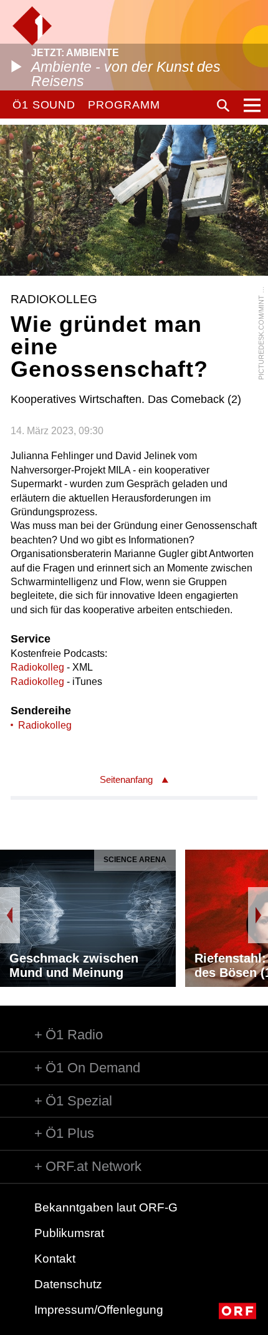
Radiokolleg (37, 667)
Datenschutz (68, 1284)
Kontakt (54, 1258)
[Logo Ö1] (32, 26)
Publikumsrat (69, 1233)
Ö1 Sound (43, 105)
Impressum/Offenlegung (98, 1309)
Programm (124, 105)
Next (258, 915)
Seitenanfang (126, 779)
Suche (223, 105)
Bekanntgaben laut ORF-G (106, 1207)
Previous (10, 915)
